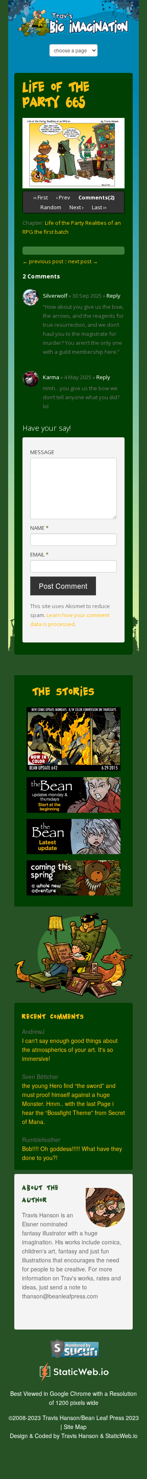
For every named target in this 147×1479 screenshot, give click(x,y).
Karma (51, 377)
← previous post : (44, 261)
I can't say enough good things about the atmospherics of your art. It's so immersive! (70, 1049)
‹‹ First (40, 197)
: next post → (82, 261)
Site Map (75, 1426)
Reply (113, 295)
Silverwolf (55, 295)
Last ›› (99, 207)
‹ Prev (63, 197)
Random (50, 207)
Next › (76, 207)
